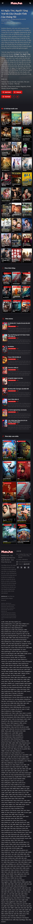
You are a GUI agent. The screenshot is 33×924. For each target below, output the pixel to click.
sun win (3, 788)
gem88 (25, 749)
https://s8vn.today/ (21, 689)
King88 (26, 665)
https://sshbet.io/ (17, 751)
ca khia (20, 635)
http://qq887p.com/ (11, 906)
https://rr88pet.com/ (24, 623)
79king (15, 749)
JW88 (5, 828)
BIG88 (22, 653)
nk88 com (19, 872)
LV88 (9, 836)
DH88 (8, 669)
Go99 (23, 828)
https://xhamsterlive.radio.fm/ (8, 633)
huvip (21, 820)
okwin (3, 864)
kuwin (17, 868)
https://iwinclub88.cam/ (6, 820)
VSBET (2, 693)
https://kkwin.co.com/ (20, 792)
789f (27, 792)
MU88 (18, 703)
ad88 (7, 848)
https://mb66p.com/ (26, 715)
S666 (28, 836)
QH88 (5, 862)
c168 (23, 755)
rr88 (22, 681)
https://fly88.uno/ (22, 625)
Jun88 (13, 733)
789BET (3, 751)
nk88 (28, 703)
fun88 (29, 677)
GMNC (24, 745)
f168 (6, 747)
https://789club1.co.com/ (7, 761)
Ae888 (21, 802)
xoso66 (3, 665)
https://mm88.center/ (6, 631)
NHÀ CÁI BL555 (28, 860)
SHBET (10, 637)
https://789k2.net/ (20, 826)
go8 (21, 770)
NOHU (6, 681)
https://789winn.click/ (16, 860)
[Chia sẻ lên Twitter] (17, 96)
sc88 (18, 747)
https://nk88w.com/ (6, 822)
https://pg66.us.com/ (6, 733)
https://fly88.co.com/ (18, 764)
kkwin (5, 824)
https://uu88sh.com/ (6, 842)
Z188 (26, 856)
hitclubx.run (4, 675)
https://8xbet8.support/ (7, 695)
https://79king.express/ (7, 725)
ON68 (15, 673)
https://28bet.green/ (12, 812)
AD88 (28, 846)
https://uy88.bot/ (5, 707)
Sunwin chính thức (9, 655)
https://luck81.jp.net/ (23, 663)
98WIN (2, 812)
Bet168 (3, 743)
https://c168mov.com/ (6, 766)
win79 (5, 689)
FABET (18, 653)
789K (2, 689)
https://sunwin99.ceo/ (18, 737)
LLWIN (24, 679)
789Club (3, 643)
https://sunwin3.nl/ (5, 657)
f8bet (29, 749)
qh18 (21, 816)
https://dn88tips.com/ (10, 864)
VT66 (11, 828)
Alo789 (15, 715)
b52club (27, 673)
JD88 (8, 828)
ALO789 (7, 751)
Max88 (2, 745)
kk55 (22, 810)
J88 (10, 643)
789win (6, 731)
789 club (29, 796)
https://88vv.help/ (5, 860)
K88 (20, 665)
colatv (9, 719)
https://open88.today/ (6, 737)
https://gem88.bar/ (5, 727)
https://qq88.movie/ (22, 677)
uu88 (2, 705)
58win (23, 757)
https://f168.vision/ (5, 677)
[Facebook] (17, 567)
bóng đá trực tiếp (20, 633)
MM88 (2, 731)
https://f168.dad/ (17, 766)
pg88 (3, 673)
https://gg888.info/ (10, 902)
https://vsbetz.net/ (5, 808)
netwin (6, 673)
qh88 (23, 888)
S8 (9, 673)
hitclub (29, 643)
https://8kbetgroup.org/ (7, 898)
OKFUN (7, 874)
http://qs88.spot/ (9, 856)
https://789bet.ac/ (5, 878)
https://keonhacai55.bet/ (7, 715)
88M (27, 890)
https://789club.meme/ (19, 832)
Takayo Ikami (11, 86)
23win (11, 707)
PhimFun (12, 52)
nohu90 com (4, 915)
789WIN (27, 898)
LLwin (23, 707)
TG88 (3, 699)
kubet (27, 816)
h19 (14, 830)
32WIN (2, 854)
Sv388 (2, 621)
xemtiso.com (4, 661)
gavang (3, 637)
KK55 (18, 818)
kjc (8, 796)
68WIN (14, 788)
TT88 (23, 665)
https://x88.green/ (5, 780)
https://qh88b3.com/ (9, 683)
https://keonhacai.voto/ (7, 741)
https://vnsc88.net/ (19, 762)
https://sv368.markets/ (6, 816)
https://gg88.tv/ (5, 882)
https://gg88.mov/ (12, 689)
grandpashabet (16, 649)
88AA (21, 868)
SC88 (18, 854)
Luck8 (2, 681)
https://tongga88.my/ (19, 655)
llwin (23, 808)
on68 (29, 890)
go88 (17, 623)
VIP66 (7, 671)
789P (12, 681)
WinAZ (9, 854)
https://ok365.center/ (18, 725)
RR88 (25, 641)
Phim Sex (6, 687)
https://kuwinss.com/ (12, 862)
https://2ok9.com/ (12, 747)
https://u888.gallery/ (6, 782)
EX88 (12, 872)
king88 (2, 836)
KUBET (19, 673)
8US (18, 685)
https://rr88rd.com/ (6, 755)
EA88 (11, 788)
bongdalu (4, 685)
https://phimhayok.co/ (17, 641)
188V (28, 908)
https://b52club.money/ (24, 743)
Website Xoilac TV (22, 701)
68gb (12, 768)
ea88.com (8, 896)
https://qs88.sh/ (5, 888)
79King (2, 747)
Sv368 (6, 621)
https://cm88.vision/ (13, 745)
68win (8, 675)
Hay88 (8, 645)
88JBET (11, 874)
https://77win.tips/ (12, 693)
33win (2, 770)
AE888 (11, 703)
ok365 (9, 909)
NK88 (24, 768)
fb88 (2, 866)
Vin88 (22, 798)
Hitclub (28, 641)
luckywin (27, 786)
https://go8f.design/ (6, 651)
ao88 (29, 802)
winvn (17, 802)
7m (14, 826)
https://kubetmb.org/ (24, 830)
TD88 (25, 685)
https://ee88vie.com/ (6, 713)
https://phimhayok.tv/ (6, 641)
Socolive (9, 685)
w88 (30, 909)
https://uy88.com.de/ (20, 782)
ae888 (13, 743)
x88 (11, 757)
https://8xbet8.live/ (18, 695)
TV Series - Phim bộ (13, 84)
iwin (6, 834)
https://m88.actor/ (19, 794)
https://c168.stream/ (6, 846)
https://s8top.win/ (17, 904)
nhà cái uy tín (15, 631)
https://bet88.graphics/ (6, 623)
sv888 (12, 822)
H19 (9, 709)
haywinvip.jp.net (20, 806)
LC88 (23, 860)
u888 (7, 637)
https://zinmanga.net (17, 711)
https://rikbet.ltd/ (10, 729)
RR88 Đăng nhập (17, 707)
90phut (24, 635)
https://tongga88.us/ (26, 671)
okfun (23, 872)
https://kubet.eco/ (22, 659)
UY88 (30, 697)
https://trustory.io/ (17, 675)
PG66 (23, 786)
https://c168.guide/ (13, 663)
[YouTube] (25, 567)
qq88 (17, 816)
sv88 (2, 679)
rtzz (7, 894)
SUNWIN (19, 705)
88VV (22, 884)
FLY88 (12, 629)
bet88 (27, 727)
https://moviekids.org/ (8, 776)
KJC (14, 623)
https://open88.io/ (8, 890)
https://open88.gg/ (20, 919)
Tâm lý (9, 82)
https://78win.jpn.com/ (6, 868)
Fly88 (28, 669)
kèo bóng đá (17, 681)
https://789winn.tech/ (24, 864)
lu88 (18, 665)
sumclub (15, 778)
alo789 (13, 651)
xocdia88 (25, 802)
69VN (3, 909)
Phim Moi (21, 685)
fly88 (14, 637)
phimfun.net (4, 596)
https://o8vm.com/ (21, 697)
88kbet (26, 862)
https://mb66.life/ (21, 717)
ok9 (3, 757)
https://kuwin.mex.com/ (7, 880)
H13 (29, 826)
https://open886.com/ (17, 735)
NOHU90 (19, 778)
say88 (2, 792)
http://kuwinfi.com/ (21, 822)
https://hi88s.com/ (18, 691)
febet (26, 832)
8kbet (12, 673)
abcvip (16, 900)
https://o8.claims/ (24, 870)
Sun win (14, 697)
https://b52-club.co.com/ (10, 705)
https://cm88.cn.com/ (6, 625)
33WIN (23, 778)
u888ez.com (23, 788)
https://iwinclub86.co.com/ (20, 761)
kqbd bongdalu (28, 683)
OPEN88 (11, 671)
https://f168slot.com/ (6, 735)
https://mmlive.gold (26, 772)
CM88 (25, 629)
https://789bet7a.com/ (10, 802)
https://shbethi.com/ (6, 753)
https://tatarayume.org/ (13, 834)
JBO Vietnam (22, 915)
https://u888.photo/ (9, 762)
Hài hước (14, 82)
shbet (3, 649)
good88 (21, 842)
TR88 (17, 804)
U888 (25, 764)
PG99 (24, 731)
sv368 (14, 667)
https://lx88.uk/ (11, 915)
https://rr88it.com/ (18, 679)
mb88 (8, 770)
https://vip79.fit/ (15, 727)
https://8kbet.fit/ (18, 898)
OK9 (2, 749)
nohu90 (10, 778)
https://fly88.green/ (6, 629)
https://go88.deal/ (5, 739)
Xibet (14, 665)
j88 (11, 790)
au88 (18, 768)
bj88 (26, 794)
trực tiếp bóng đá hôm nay (12, 635)
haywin (18, 810)
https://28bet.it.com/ (21, 876)
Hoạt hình (20, 82)
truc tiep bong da (9, 717)
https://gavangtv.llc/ (16, 643)
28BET (11, 826)
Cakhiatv (23, 866)
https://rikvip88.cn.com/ (7, 830)
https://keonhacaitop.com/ (22, 637)
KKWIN (29, 852)
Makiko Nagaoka (21, 86)
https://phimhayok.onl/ (17, 627)
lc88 (25, 810)
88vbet (23, 852)
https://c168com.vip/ (10, 858)
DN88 (14, 824)
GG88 (7, 643)
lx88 (27, 697)
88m (6, 908)
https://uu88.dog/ (6, 840)
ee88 (17, 780)
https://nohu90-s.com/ (6, 838)
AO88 (6, 663)
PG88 (27, 741)
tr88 (11, 824)
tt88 (6, 770)
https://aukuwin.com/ (20, 647)
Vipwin (12, 798)
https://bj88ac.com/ (10, 804)
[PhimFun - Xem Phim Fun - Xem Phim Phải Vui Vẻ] (7, 551)
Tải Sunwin (6, 679)
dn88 (28, 854)
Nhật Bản (18, 23)
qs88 (25, 669)
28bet (9, 792)
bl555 (21, 818)
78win (3, 663)
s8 (11, 675)
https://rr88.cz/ (5, 667)
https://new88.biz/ (21, 741)
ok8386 (6, 913)
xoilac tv (24, 709)
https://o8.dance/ (15, 870)
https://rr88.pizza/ (23, 651)
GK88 (14, 844)
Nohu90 (23, 705)
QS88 (13, 782)
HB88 (2, 913)
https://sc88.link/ (17, 786)
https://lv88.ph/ (20, 880)
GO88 (2, 778)
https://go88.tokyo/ (6, 639)
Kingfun (7, 788)
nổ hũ (20, 731)
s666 (24, 675)
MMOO (18, 788)
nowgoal (13, 709)
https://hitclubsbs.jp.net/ (17, 739)
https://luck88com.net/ (6, 919)
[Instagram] (28, 567)
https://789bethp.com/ (6, 764)
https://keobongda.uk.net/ (20, 886)
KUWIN (12, 878)
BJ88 (10, 848)
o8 (21, 649)
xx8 (4, 848)
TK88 (15, 840)
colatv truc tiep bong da (17, 719)
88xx (21, 768)
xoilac (8, 723)
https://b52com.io (17, 661)
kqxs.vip (21, 780)
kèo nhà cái (4, 645)
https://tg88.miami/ (18, 874)
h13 (8, 876)
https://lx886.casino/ (19, 856)
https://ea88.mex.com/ (16, 784)
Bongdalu (4, 669)
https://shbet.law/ (16, 753)
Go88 (24, 687)
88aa (18, 906)
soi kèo (24, 723)
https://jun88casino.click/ (7, 691)
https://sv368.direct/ (6, 711)
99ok (25, 703)
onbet (24, 649)
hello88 (6, 814)
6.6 (6, 79)
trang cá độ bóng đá (27, 661)
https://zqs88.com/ (5, 870)
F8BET (12, 884)
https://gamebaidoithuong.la (18, 774)
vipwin (2, 856)
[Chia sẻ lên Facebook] (13, 96)
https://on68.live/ (5, 810)
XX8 (2, 848)
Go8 (15, 878)
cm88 (5, 749)
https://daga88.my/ (23, 631)
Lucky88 (7, 844)
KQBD (23, 900)
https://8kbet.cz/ (23, 896)
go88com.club (12, 806)
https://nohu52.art (18, 796)
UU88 (30, 838)
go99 (15, 768)
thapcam (29, 635)
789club (23, 673)
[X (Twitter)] (21, 567)
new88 (25, 653)
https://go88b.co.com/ (23, 759)
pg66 (30, 812)
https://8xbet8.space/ (6, 697)
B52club (11, 665)
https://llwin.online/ (5, 917)
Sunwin (24, 776)
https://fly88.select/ (6, 627)
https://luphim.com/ (16, 621)
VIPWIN (13, 842)
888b (13, 814)
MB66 (28, 729)
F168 (12, 749)
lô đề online (20, 693)
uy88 (27, 866)
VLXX (2, 687)
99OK (21, 703)
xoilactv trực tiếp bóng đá (7, 653)
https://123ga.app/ (19, 814)
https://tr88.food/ (17, 828)
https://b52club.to (5, 768)
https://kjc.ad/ (13, 659)
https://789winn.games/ (7, 904)
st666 (24, 868)
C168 (27, 745)
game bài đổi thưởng (25, 667)
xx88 (9, 621)
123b (26, 770)
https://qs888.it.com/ (6, 850)
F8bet (10, 759)
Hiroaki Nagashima (12, 88)
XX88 (13, 625)
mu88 (18, 770)
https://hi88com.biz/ (26, 790)
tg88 (16, 677)
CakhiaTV (14, 685)
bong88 (17, 776)
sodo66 (3, 804)
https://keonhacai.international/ (19, 639)
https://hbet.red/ (5, 786)
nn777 (22, 753)
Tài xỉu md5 (7, 886)
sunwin (12, 647)
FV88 (9, 798)
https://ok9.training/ (21, 844)
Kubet (12, 780)
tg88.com (3, 896)
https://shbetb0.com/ (16, 755)
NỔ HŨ (26, 755)
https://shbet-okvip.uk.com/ (17, 669)
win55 (16, 852)
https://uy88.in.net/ (5, 784)
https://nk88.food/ (5, 852)
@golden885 (27, 564)
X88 (9, 818)
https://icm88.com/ (5, 647)
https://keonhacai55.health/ (15, 687)
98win (27, 834)
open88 (21, 733)
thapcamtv (3, 723)
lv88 (28, 884)
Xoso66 (17, 731)
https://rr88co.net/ (9, 699)
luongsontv (24, 643)
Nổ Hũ (24, 898)
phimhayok (20, 629)
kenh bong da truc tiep (12, 701)
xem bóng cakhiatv (19, 699)
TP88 (6, 876)
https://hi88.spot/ (17, 917)
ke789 (13, 772)
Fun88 (27, 709)
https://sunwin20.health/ (18, 838)
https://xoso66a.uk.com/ (22, 850)
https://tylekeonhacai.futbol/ (17, 721)
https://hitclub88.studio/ (7, 800)
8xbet (29, 794)
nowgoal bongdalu (19, 683)
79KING (14, 882)
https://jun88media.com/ (7, 832)
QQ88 (5, 906)
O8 (15, 780)
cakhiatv (28, 687)
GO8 (10, 894)
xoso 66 (3, 671)
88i (12, 913)
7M (31, 667)
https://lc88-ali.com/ (18, 800)
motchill (10, 661)
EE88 (28, 689)
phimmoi (19, 882)
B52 (9, 774)
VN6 (25, 874)
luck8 (7, 772)
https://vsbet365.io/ (16, 808)
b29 (17, 757)
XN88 (25, 836)
